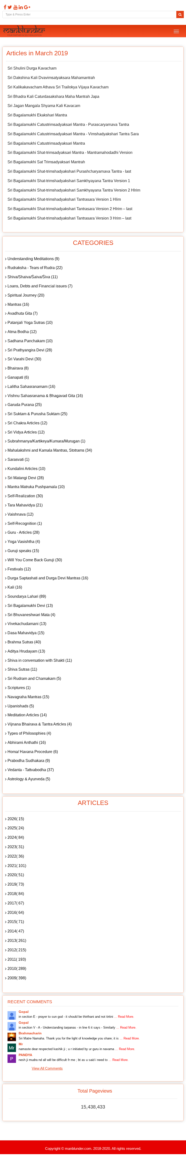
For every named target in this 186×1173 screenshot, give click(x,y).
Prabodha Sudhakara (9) (29, 761)
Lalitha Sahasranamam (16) (31, 386)
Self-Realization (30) (25, 496)
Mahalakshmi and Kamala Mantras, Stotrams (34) (50, 450)
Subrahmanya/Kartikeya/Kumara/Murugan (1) (46, 441)
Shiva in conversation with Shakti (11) (40, 660)
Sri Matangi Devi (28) (26, 478)
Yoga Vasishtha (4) (24, 542)
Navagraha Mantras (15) (28, 697)
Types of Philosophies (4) (29, 733)
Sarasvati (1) (18, 459)
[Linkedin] (20, 7)
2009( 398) (17, 978)
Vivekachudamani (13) (27, 624)
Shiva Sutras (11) (22, 669)
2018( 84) (16, 894)
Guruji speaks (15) (23, 551)
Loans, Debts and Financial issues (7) (40, 286)
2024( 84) (16, 837)
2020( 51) (16, 875)
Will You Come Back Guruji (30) (35, 560)
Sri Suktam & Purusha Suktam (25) (37, 414)
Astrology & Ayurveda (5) (29, 779)
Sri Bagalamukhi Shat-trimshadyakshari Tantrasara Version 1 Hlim (64, 199)
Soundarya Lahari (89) (27, 596)
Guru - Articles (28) (23, 532)
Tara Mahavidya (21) (25, 505)
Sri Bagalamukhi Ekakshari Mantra (37, 115)
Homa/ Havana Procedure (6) (33, 752)
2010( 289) (17, 969)
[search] (180, 14)
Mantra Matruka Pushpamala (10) (36, 487)
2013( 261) (17, 940)
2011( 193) (17, 959)
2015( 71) (16, 922)
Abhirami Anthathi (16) (27, 742)
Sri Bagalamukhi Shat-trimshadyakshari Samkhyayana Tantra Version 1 (69, 181)
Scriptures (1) (19, 688)
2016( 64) (16, 912)
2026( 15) (16, 819)
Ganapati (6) (18, 377)
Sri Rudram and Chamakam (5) (34, 678)
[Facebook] (4, 7)
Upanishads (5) (21, 706)
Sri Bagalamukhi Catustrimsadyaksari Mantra (46, 143)
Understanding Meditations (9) (33, 259)
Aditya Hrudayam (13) (26, 651)
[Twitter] (9, 7)
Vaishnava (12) (20, 514)
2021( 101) (17, 866)
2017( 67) (16, 903)
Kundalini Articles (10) (26, 469)
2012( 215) (17, 950)
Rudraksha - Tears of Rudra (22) (35, 268)
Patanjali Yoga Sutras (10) (30, 322)
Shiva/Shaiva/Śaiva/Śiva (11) (33, 277)
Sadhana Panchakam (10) (30, 341)
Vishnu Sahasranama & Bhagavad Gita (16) (45, 396)
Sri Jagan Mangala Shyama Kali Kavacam (44, 106)
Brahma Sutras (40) (24, 642)
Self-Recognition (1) (25, 523)
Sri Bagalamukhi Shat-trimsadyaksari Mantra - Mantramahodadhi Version (70, 152)
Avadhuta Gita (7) (23, 313)
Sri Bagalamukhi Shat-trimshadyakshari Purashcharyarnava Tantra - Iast (69, 171)
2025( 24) (16, 828)
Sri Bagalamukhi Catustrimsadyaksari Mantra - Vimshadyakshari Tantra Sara (73, 134)
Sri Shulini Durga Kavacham (32, 68)
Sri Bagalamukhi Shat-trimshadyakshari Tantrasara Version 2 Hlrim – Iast (70, 209)
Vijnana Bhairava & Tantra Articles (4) (40, 724)
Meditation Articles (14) (27, 715)
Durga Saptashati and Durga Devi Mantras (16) (48, 578)
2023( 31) (16, 847)
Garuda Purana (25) (25, 405)
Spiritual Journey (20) (26, 295)
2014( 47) (16, 931)
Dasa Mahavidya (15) (26, 633)
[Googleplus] (26, 7)
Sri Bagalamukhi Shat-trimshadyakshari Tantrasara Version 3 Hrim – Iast (69, 218)
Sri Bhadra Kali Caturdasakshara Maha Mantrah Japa (53, 96)
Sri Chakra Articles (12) (27, 423)
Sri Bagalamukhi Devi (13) (30, 606)
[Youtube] (14, 7)
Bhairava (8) (18, 368)
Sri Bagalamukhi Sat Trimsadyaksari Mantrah (46, 162)
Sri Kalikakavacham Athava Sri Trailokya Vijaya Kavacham (58, 87)
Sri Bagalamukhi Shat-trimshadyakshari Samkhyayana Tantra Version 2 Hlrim (74, 190)
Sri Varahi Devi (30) (24, 359)
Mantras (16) (18, 304)
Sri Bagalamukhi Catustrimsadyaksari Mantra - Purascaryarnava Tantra (68, 124)
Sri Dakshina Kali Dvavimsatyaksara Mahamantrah (51, 78)
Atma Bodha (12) (22, 332)
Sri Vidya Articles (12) (26, 432)
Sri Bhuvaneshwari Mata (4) (31, 615)
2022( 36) (16, 856)
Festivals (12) (19, 569)
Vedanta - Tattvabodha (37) (31, 770)
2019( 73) (16, 884)
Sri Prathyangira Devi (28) (30, 350)
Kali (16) (15, 587)
